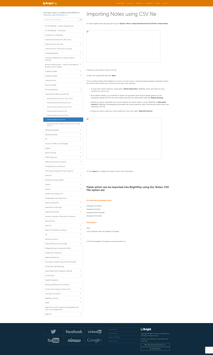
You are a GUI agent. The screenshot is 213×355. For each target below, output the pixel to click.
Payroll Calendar (50, 85)
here (124, 241)
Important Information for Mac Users (58, 40)
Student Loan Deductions (54, 194)
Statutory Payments (52, 203)
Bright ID (48, 314)
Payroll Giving (50, 221)
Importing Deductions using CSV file (57, 115)
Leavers (47, 189)
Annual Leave (49, 275)
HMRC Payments (51, 157)
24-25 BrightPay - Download (55, 30)
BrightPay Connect (51, 298)
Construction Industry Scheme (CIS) (58, 289)
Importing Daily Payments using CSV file (59, 102)
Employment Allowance (53, 253)
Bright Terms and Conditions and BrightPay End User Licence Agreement (61, 308)
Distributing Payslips (52, 130)
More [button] (157, 3)
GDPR (47, 303)
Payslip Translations (51, 280)
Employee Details (51, 76)
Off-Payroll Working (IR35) (54, 180)
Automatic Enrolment (52, 294)
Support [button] (149, 3)
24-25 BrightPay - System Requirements (59, 26)
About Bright (112, 329)
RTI (46, 139)
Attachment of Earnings (53, 207)
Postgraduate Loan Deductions (56, 198)
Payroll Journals (50, 153)
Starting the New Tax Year (54, 44)
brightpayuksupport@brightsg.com (55, 15)
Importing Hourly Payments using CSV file (59, 107)
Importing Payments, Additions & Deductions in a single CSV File (63, 124)
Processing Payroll (51, 89)
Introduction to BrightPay (54, 35)
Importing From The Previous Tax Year (58, 49)
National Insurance (51, 239)
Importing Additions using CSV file (57, 111)
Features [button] (120, 3)
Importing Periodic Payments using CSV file (60, 98)
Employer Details (51, 71)
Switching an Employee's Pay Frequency (59, 171)
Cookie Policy (113, 333)
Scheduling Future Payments (55, 166)
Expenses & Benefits (52, 212)
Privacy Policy (113, 341)
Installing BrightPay (51, 53)
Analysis (47, 148)
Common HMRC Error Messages (56, 144)
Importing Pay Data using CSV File (57, 94)
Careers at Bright (114, 337)
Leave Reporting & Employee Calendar (58, 271)
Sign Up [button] (130, 3)
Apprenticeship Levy (52, 257)
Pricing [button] (139, 3)
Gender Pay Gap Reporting (54, 266)
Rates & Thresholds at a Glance (56, 230)
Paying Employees (51, 135)
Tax (46, 235)
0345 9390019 (156, 349)
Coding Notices (50, 80)
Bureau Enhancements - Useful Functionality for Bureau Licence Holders (62, 66)
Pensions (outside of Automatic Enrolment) (60, 216)
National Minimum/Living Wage (56, 244)
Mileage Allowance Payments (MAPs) (58, 248)
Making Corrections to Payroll (55, 162)
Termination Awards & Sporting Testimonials (60, 262)
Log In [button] (165, 3)
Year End (48, 225)
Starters (47, 185)
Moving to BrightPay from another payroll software (59, 59)
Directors (48, 175)
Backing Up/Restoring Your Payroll (57, 285)
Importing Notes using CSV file (56, 119)
